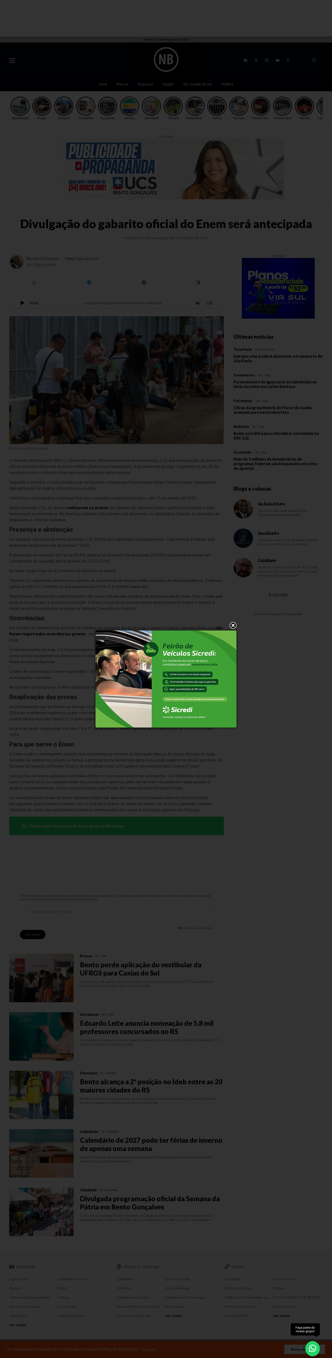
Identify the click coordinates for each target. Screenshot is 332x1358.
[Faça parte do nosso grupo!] (312, 1345)
